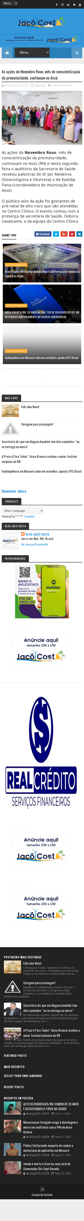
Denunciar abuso (14, 491)
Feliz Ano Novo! (30, 406)
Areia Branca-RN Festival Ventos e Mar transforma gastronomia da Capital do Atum (42, 273)
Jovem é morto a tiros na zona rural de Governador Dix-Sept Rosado (46, 1166)
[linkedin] (68, 4)
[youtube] (80, 4)
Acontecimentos (62, 85)
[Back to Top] (42, 1189)
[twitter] (74, 4)
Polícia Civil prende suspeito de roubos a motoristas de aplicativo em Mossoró (48, 1148)
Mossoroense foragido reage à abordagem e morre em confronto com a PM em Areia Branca (50, 1127)
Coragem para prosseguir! (37, 424)
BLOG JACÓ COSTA (37, 534)
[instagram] (62, 4)
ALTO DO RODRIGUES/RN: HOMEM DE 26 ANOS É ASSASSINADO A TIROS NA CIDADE (51, 1106)
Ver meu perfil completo (34, 544)
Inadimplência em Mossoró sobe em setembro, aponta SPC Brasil (41, 357)
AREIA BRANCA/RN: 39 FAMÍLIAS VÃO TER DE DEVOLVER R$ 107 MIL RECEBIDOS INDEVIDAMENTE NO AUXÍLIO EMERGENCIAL (42, 314)
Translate (29, 516)
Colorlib (48, 1194)
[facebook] (56, 4)
